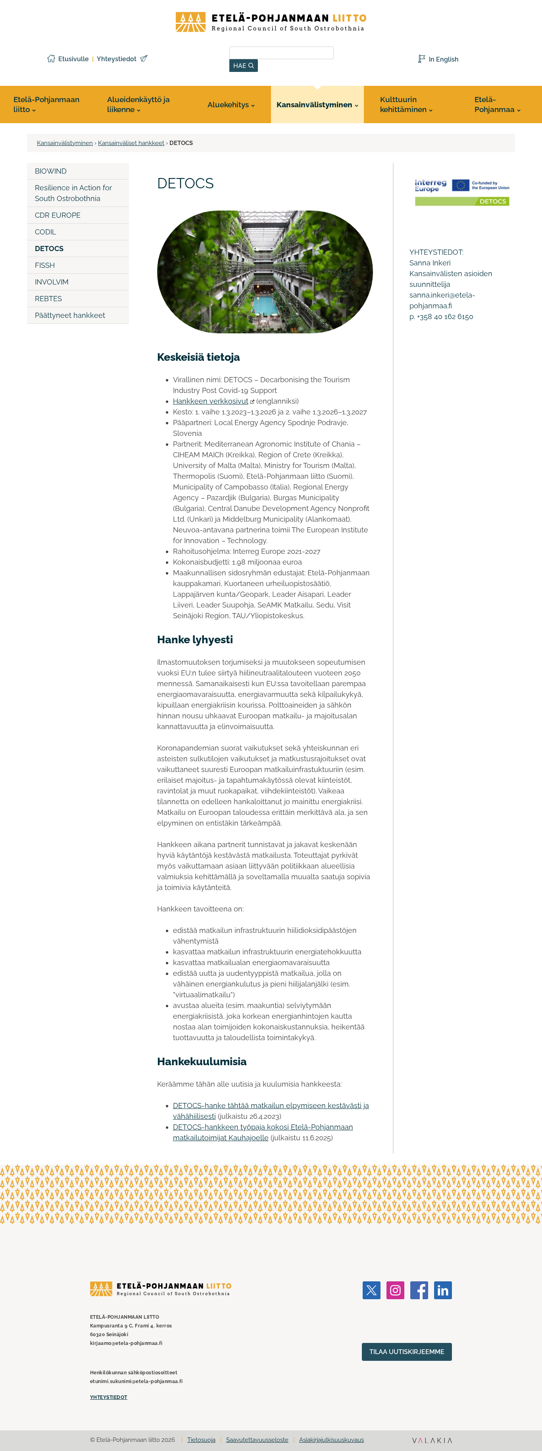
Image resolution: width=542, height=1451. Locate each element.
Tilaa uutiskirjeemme (406, 1352)
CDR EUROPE (58, 215)
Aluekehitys (228, 104)
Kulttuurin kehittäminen (403, 104)
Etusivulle (73, 59)
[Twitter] (372, 1312)
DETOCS (49, 248)
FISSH (45, 265)
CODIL (45, 232)
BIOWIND (51, 171)
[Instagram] (395, 1312)
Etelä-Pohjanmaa (495, 104)
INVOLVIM (52, 282)
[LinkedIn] (443, 1312)
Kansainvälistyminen (314, 104)
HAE (240, 66)
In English (444, 59)
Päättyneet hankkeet (70, 315)
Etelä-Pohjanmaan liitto (46, 104)
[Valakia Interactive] (432, 1441)
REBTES (48, 298)
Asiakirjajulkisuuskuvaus (331, 1439)
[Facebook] (419, 1312)
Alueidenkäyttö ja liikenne (138, 104)
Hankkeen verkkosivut (210, 401)
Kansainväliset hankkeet (131, 143)
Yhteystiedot (116, 59)
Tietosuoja (201, 1439)
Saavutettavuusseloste (257, 1439)
